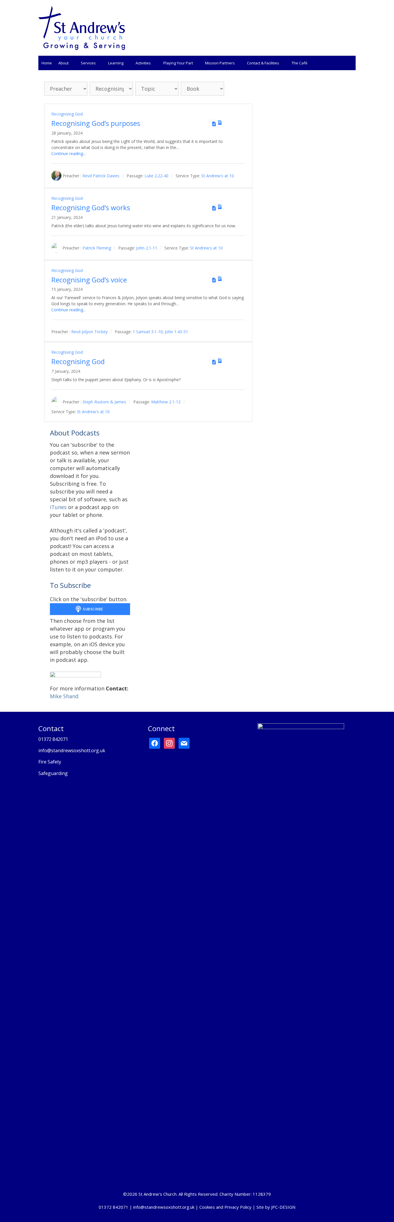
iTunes (58, 507)
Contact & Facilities (263, 63)
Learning (115, 63)
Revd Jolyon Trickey (89, 331)
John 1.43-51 (176, 331)
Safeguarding (53, 773)
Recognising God (67, 114)
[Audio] (212, 122)
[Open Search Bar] (350, 63)
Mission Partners (220, 63)
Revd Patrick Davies (100, 175)
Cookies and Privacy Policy (225, 1207)
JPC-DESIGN (283, 1207)
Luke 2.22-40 (156, 175)
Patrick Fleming (96, 248)
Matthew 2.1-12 (166, 402)
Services (88, 63)
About (63, 63)
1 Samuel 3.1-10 (148, 331)
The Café (299, 63)
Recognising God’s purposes (95, 123)
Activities (143, 63)
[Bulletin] (220, 122)
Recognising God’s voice (89, 279)
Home (47, 63)
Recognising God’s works (90, 207)
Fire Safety (49, 762)
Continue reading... (68, 153)
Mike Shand (64, 696)
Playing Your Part (178, 63)
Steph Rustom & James (104, 402)
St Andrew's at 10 (217, 175)
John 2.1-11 (146, 248)
